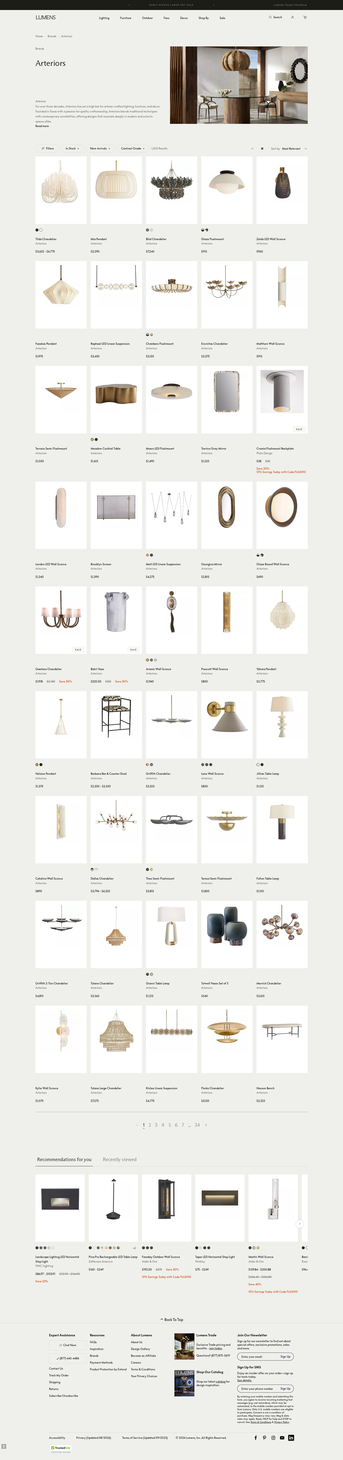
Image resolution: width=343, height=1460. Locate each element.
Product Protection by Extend (108, 1369)
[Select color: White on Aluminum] (52, 1247)
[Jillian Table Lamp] (282, 716)
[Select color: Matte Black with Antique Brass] (206, 229)
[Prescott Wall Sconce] (226, 612)
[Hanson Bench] (282, 1031)
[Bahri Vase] (116, 612)
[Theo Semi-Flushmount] (171, 821)
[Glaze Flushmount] (226, 182)
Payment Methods (101, 1362)
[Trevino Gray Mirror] (226, 391)
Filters (50, 148)
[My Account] (292, 17)
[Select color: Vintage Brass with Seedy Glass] (92, 869)
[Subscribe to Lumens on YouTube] (282, 1438)
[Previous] (129, 5)
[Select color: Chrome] (102, 1247)
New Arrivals (98, 148)
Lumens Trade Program (290, 5)
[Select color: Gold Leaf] (151, 869)
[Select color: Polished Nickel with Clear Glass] (96, 869)
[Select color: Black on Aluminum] (36, 1247)
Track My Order (59, 1375)
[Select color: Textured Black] (143, 1247)
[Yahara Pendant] (282, 612)
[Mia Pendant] (116, 182)
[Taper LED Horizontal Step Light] (219, 1199)
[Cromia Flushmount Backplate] (282, 391)
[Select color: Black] (36, 229)
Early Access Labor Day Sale (171, 5)
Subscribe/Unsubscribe (63, 1395)
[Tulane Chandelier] (116, 926)
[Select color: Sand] (114, 1247)
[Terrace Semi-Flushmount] (61, 391)
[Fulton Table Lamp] (282, 821)
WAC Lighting (44, 1266)
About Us (136, 1342)
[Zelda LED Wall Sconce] (282, 182)
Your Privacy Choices (144, 1376)
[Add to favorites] (40, 220)
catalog (220, 1381)
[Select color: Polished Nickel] (253, 1247)
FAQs (93, 1342)
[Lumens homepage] (45, 18)
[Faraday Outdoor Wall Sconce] (166, 1199)
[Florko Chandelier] (226, 1031)
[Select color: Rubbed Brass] (258, 1247)
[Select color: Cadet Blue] (151, 764)
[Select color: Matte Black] (208, 1247)
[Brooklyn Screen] (116, 507)
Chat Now (69, 1345)
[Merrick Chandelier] (282, 926)
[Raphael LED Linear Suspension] (116, 286)
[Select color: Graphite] (147, 974)
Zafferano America (101, 1261)
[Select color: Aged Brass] (147, 1247)
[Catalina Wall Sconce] (61, 821)
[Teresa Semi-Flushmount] (226, 821)
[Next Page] (206, 1125)
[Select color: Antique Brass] (92, 439)
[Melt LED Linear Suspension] (171, 507)
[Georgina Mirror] (226, 507)
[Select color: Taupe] (206, 764)
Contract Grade (131, 148)
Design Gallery (140, 1349)
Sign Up (285, 1356)
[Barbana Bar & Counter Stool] (116, 716)
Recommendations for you (64, 1159)
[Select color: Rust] (110, 1247)
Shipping (54, 1382)
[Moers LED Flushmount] (171, 391)
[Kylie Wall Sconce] (61, 1031)
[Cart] (305, 17)
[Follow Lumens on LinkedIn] (291, 1438)
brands (39, 48)
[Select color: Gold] (106, 1247)
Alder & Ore (149, 1261)
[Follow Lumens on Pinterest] (264, 1438)
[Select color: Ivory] (151, 229)
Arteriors (41, 243)
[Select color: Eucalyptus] (147, 229)
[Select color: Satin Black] (204, 1247)
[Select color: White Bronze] (155, 659)
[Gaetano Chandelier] (61, 612)
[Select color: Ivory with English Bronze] (147, 334)
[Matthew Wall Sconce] (282, 286)
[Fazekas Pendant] (61, 286)
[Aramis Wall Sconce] (171, 612)
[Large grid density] (262, 148)
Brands (52, 36)
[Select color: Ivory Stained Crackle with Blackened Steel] (202, 229)
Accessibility (57, 1437)
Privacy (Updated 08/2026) (93, 1437)
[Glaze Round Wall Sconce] (282, 507)
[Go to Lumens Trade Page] (184, 1346)
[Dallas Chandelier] (116, 821)
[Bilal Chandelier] (171, 182)
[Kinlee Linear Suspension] (171, 1031)
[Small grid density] (252, 148)
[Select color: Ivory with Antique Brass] (151, 334)
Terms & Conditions (143, 1369)
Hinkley (200, 1261)
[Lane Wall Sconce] (226, 716)
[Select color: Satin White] (200, 1247)
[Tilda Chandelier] (61, 182)
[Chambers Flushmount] (171, 286)
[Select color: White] (40, 229)
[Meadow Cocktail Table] (116, 391)
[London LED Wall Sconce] (61, 507)
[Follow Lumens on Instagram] (273, 1438)
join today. (215, 1348)
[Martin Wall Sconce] (273, 1199)
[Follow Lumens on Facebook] (256, 1438)
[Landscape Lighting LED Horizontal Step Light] (60, 1199)
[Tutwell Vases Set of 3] (226, 926)
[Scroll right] (300, 1224)
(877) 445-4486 (69, 1358)
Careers (136, 1362)
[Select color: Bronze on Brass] (44, 1247)
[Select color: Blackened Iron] (147, 869)
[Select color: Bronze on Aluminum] (40, 1247)
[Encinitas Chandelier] (226, 286)
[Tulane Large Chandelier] (116, 1031)
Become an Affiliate (143, 1355)
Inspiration (97, 1349)
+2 (134, 1248)
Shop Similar (64, 220)
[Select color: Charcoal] (262, 764)
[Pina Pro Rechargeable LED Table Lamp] (113, 1199)
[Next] (214, 5)
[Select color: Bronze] (96, 439)
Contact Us (56, 1368)
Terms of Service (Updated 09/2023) (145, 1437)
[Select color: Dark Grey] (98, 1247)
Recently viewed (120, 1159)
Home (39, 36)
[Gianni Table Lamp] (171, 926)
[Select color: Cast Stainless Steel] (48, 1247)
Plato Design (264, 453)
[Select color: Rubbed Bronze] (210, 764)
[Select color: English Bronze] (151, 555)
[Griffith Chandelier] (171, 716)
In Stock (71, 148)
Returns (53, 1389)
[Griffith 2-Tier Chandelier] (61, 926)
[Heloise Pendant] (61, 716)
